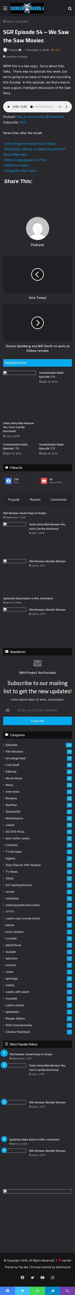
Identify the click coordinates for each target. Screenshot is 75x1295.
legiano (10, 858)
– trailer (16, 165)
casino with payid (17, 991)
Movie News (14, 778)
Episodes (22, 21)
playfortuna (13, 945)
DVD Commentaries (19, 1025)
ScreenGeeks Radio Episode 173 (15, 446)
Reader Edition (15, 1018)
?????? (10, 911)
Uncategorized (15, 758)
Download (56, 117)
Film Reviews (14, 751)
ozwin (9, 971)
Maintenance (14, 818)
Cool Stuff (12, 765)
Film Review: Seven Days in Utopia (24, 513)
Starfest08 (13, 811)
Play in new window (31, 117)
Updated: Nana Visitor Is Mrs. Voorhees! (28, 598)
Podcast (13, 50)
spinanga (12, 978)
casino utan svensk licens (23, 918)
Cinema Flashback (18, 1031)
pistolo (10, 925)
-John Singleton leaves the (29, 144)
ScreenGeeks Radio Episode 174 (51, 374)
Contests (12, 845)
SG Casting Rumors (19, 885)
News (9, 785)
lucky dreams (15, 931)
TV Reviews (13, 851)
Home (10, 21)
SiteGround (63, 1267)
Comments (59, 500)
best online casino (18, 838)
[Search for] (70, 9)
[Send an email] (20, 50)
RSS (23, 122)
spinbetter (12, 1011)
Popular (14, 500)
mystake (11, 998)
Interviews (13, 791)
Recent (35, 500)
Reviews (11, 798)
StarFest (11, 805)
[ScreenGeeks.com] (27, 8)
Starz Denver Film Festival (23, 865)
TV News (12, 871)
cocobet (11, 938)
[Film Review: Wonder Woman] (14, 576)
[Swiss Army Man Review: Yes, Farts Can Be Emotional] (19, 395)
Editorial (11, 771)
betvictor (12, 958)
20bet (10, 878)
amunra (11, 965)
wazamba (12, 898)
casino (10, 825)
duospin (11, 951)
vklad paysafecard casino (23, 905)
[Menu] (5, 9)
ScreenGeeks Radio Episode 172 (51, 446)
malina (10, 985)
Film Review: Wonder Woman (47, 561)
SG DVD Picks (15, 831)
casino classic (15, 1005)
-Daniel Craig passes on (24, 160)
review (10, 891)
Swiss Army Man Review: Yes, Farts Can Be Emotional (18, 427)
